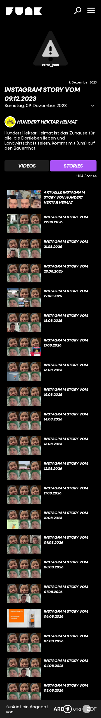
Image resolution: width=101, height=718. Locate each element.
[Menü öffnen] (91, 10)
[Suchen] (77, 11)
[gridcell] (50, 199)
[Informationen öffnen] (93, 106)
